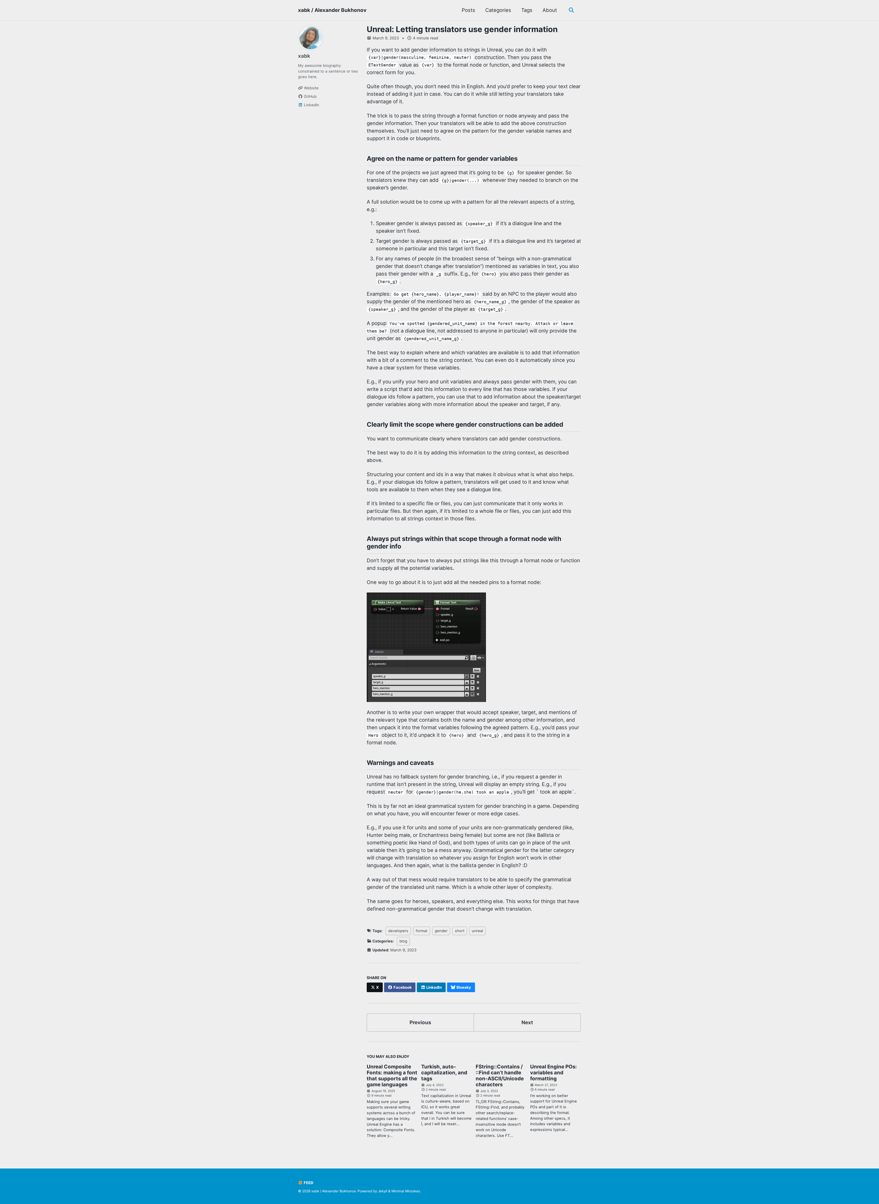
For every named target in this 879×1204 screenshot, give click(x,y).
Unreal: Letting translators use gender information (462, 29)
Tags (526, 10)
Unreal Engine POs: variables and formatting (553, 1072)
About (550, 10)
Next (527, 1022)
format (421, 930)
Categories (498, 10)
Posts (468, 10)
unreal (477, 930)
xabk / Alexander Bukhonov (332, 10)
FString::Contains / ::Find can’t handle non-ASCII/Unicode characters (500, 1075)
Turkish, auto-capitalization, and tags (444, 1072)
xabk (304, 56)
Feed (308, 1182)
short (459, 930)
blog (403, 941)
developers (398, 930)
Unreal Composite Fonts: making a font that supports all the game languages (392, 1075)
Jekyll (382, 1191)
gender (441, 930)
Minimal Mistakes (405, 1191)
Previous (420, 1022)
